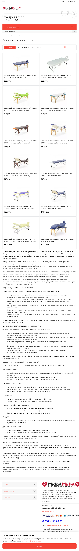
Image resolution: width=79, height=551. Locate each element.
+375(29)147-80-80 (52, 521)
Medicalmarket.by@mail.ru (58, 526)
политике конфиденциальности (31, 541)
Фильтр (11, 47)
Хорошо (39, 546)
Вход (63, 1)
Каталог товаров (12, 27)
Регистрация (71, 1)
